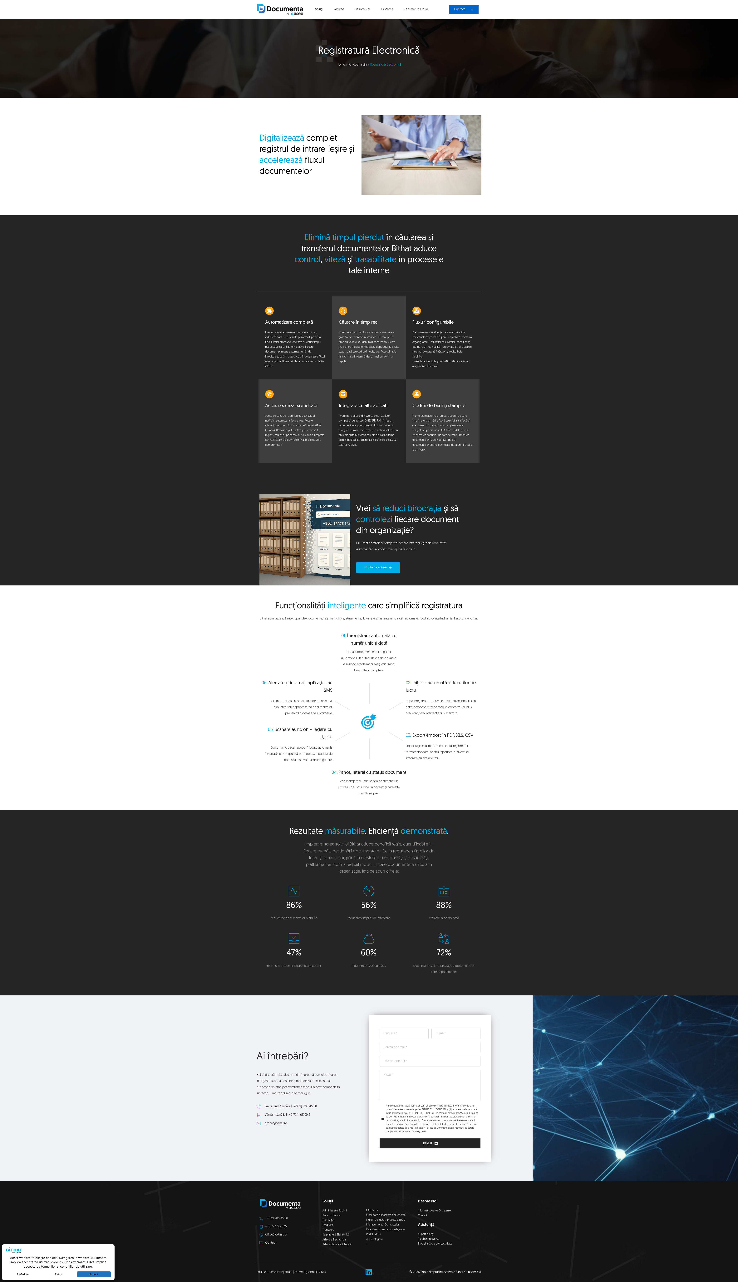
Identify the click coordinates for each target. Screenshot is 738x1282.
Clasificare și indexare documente (386, 1215)
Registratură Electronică (336, 1234)
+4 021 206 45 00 (276, 1218)
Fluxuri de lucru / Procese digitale (385, 1220)
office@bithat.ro (276, 1234)
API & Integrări (375, 1239)
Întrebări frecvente (428, 1239)
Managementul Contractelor (382, 1224)
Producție (327, 1225)
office (269, 1123)
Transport (328, 1230)
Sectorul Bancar (331, 1215)
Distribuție (328, 1220)
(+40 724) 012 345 (297, 1115)
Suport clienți (425, 1234)
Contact (270, 1242)
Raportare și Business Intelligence (385, 1229)
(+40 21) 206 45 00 (304, 1106)
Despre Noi (427, 1201)
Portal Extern (373, 1234)
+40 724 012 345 (276, 1226)
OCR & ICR (372, 1210)
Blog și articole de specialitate (435, 1243)
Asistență (426, 1225)
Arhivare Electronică (334, 1239)
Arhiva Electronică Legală (337, 1244)
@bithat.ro (280, 1123)
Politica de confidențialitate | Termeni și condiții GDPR (291, 1272)
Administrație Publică (334, 1210)
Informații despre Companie (434, 1210)
